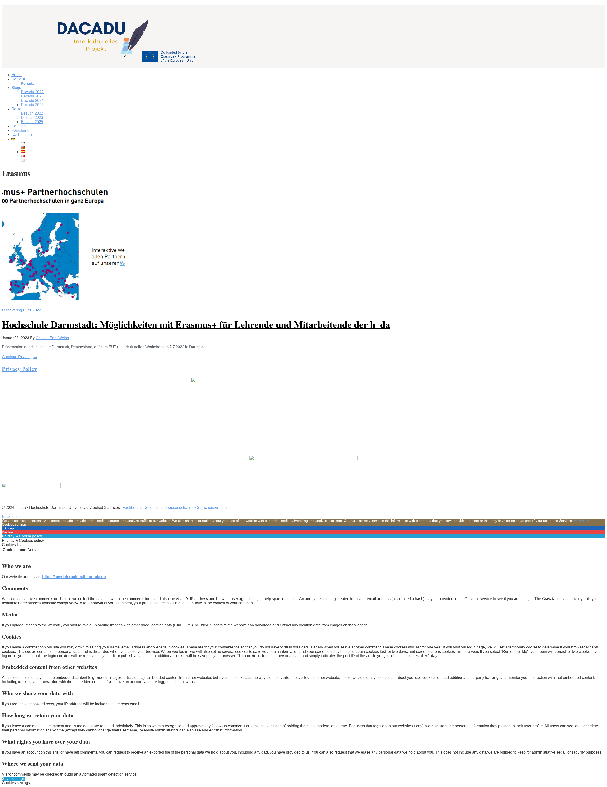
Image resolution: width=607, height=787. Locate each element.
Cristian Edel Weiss (52, 338)
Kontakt (27, 83)
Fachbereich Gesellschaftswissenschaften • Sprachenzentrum (175, 507)
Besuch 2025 (32, 122)
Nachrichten (21, 135)
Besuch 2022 (32, 113)
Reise (16, 109)
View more (582, 521)
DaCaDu (18, 79)
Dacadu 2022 (32, 92)
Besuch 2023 (32, 118)
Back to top (11, 516)
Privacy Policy (19, 369)
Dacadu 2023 (32, 96)
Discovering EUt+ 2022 (21, 310)
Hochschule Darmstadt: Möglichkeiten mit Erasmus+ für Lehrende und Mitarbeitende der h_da (196, 324)
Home (16, 75)
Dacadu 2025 (32, 105)
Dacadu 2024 (32, 100)
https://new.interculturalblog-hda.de (74, 577)
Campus (18, 126)
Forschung (20, 130)
